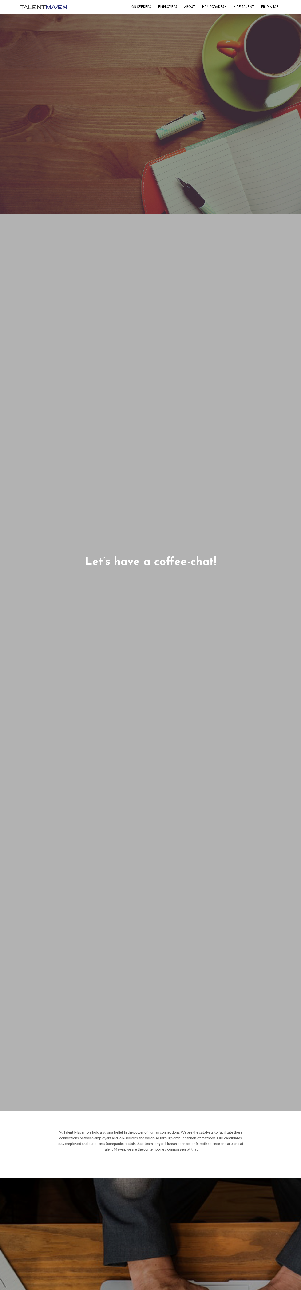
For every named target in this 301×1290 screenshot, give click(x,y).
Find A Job (270, 6)
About (189, 6)
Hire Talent (243, 6)
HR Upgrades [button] (213, 6)
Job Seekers (140, 6)
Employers (167, 6)
